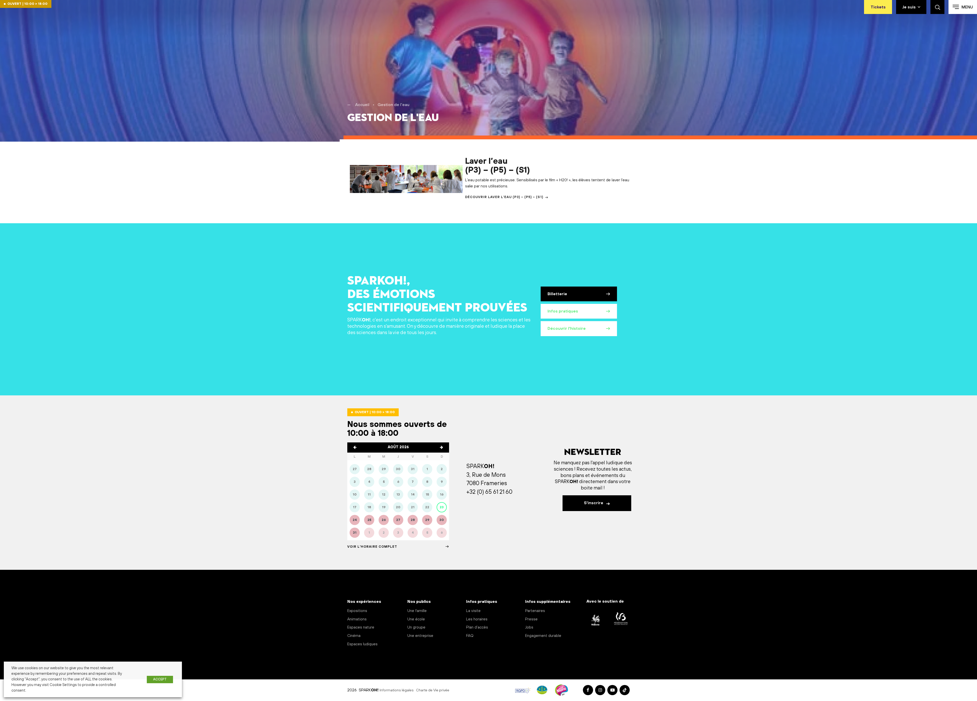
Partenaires (535, 610)
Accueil (362, 104)
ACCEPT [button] (160, 679)
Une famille (417, 610)
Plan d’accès (477, 627)
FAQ (469, 635)
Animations (357, 619)
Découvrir (504, 197)
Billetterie (557, 293)
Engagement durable (543, 635)
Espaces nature (360, 627)
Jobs (529, 627)
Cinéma (354, 635)
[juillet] (355, 447)
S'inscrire (594, 502)
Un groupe (416, 627)
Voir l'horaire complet (372, 547)
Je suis (909, 7)
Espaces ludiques (362, 644)
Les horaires (476, 619)
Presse (531, 619)
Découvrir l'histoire (567, 328)
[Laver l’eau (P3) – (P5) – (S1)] (406, 178)
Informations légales (397, 690)
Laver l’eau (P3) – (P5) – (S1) (497, 165)
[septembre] (441, 447)
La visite (473, 610)
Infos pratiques (563, 311)
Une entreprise (420, 635)
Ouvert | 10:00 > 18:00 (27, 4)
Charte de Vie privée (432, 690)
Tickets (878, 7)
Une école (416, 619)
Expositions (357, 610)
